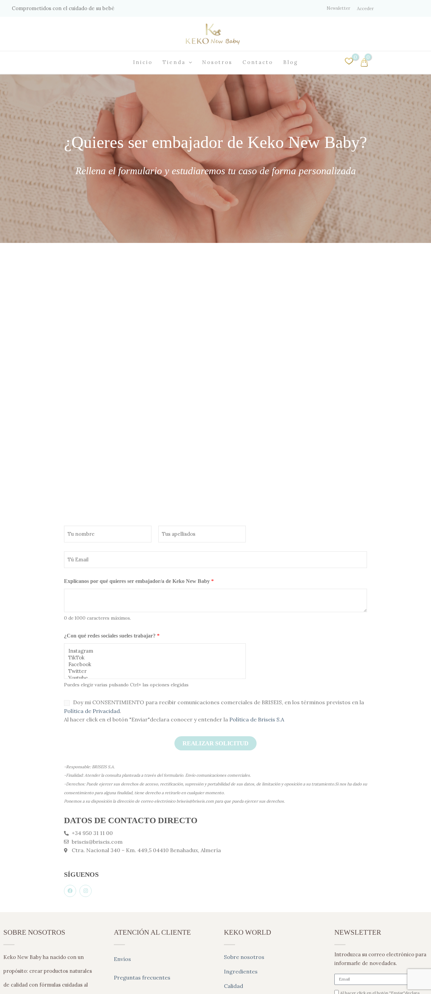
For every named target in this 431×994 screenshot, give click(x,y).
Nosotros (217, 62)
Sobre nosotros (244, 957)
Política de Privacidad (92, 711)
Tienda (174, 62)
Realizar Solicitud (215, 743)
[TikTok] (155, 657)
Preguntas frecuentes (142, 977)
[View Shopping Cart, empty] (389, 62)
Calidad (233, 986)
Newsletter (338, 8)
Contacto (257, 62)
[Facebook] (155, 664)
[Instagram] (155, 651)
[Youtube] (155, 678)
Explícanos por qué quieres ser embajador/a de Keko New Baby (139, 581)
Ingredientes (241, 971)
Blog (290, 62)
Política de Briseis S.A (256, 719)
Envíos (122, 959)
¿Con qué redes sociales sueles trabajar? (112, 636)
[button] (189, 62)
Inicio (143, 62)
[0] (349, 63)
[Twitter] (155, 671)
